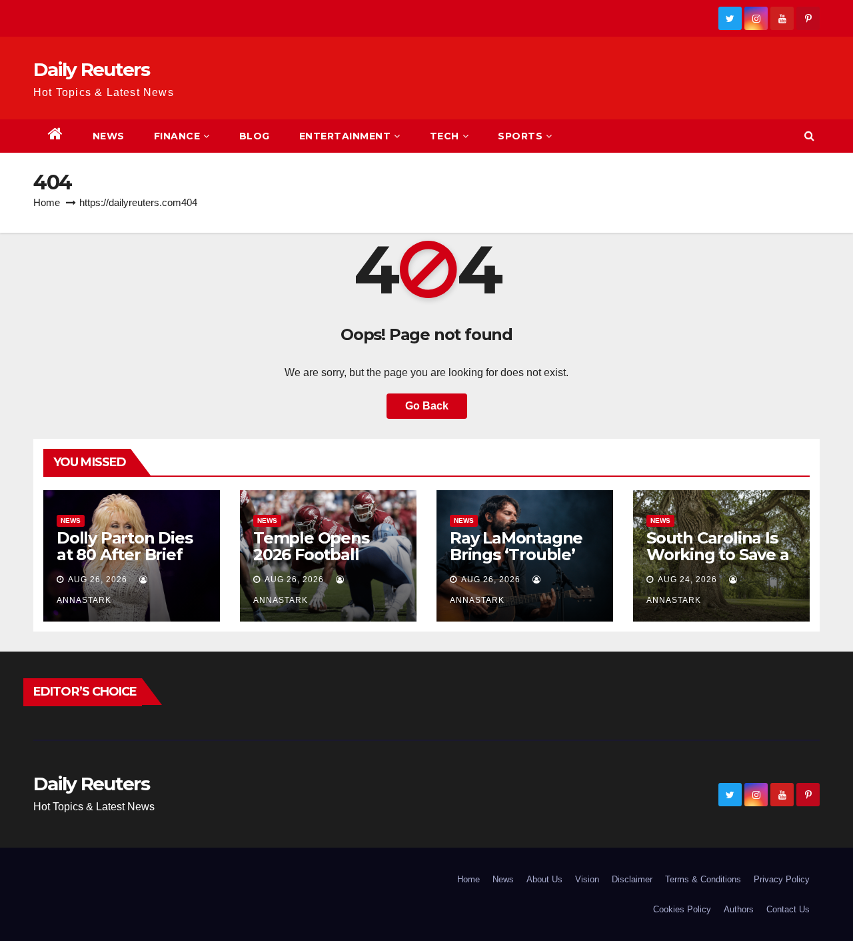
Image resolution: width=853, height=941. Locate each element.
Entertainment (345, 136)
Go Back (426, 405)
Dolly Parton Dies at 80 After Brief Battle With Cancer (131, 554)
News (109, 136)
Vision (587, 879)
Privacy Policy (782, 879)
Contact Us (788, 909)
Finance (177, 136)
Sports (520, 136)
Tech (444, 136)
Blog (254, 136)
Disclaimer (632, 879)
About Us (544, 879)
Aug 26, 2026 (97, 579)
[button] (809, 135)
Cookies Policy (682, 909)
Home (46, 202)
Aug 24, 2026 (687, 579)
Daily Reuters (91, 69)
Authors (739, 909)
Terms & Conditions (703, 879)
